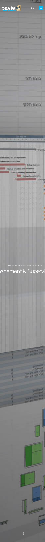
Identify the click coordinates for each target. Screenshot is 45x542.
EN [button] (32, 8)
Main (9, 265)
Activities (16, 265)
